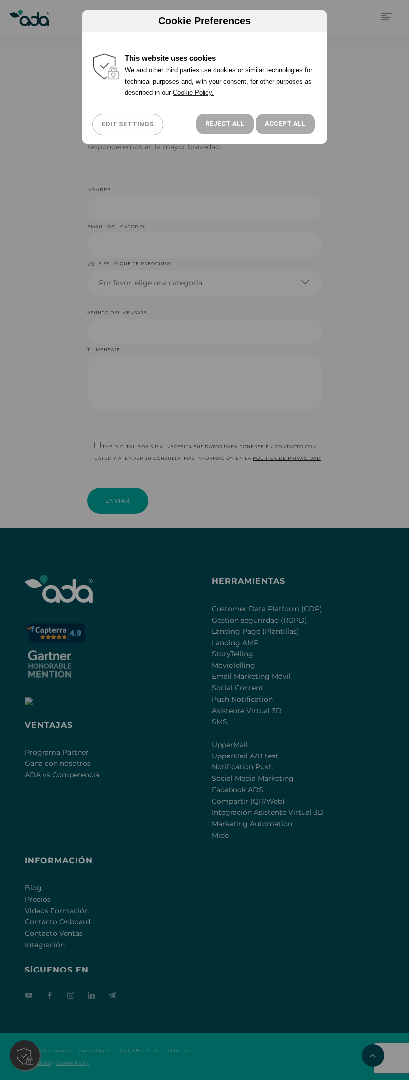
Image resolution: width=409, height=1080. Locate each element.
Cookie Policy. (193, 92)
